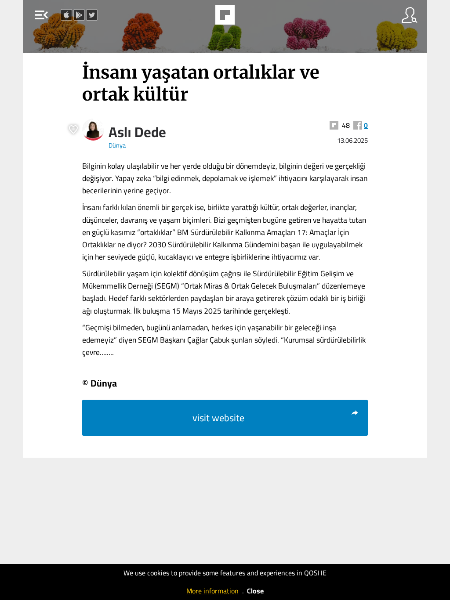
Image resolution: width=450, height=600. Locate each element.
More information (212, 590)
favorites (201, 17)
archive (247, 17)
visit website (218, 417)
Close (255, 590)
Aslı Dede (137, 132)
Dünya (117, 145)
